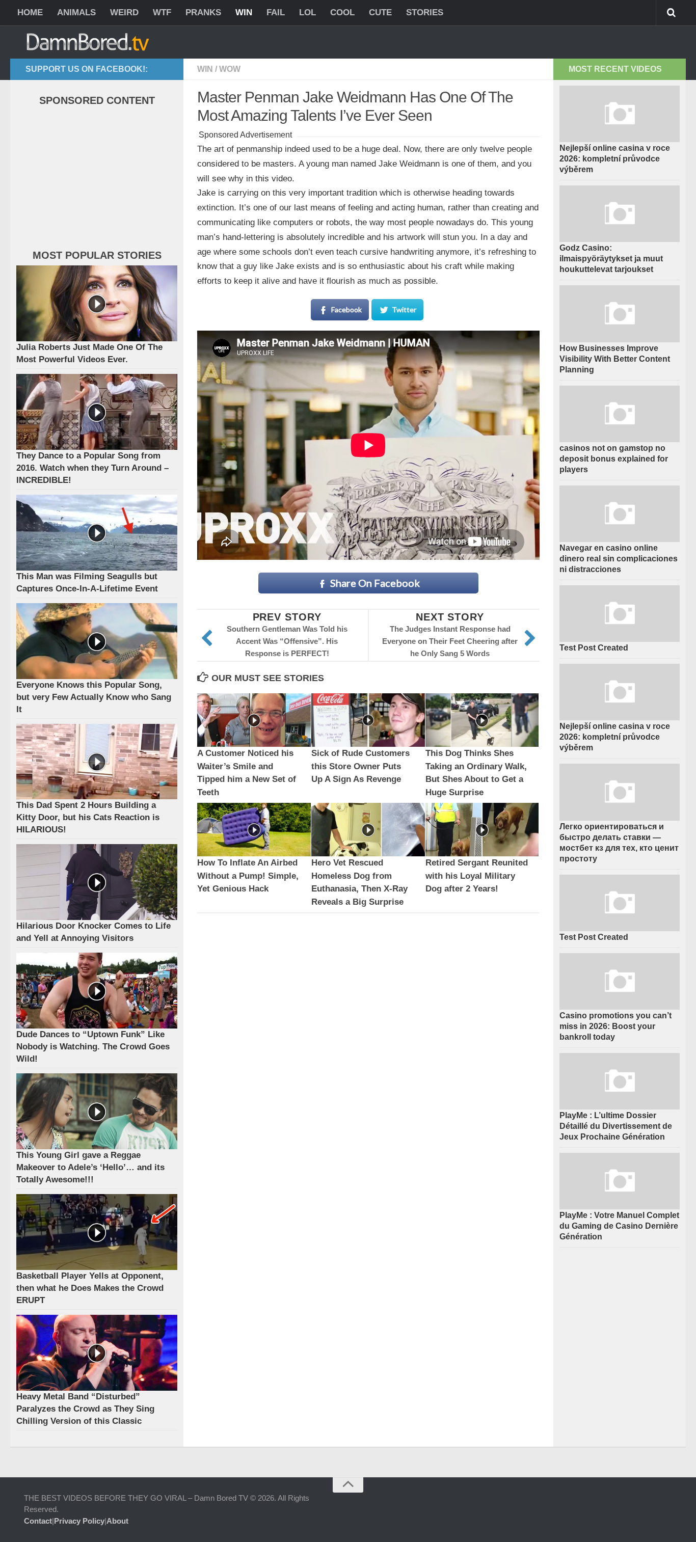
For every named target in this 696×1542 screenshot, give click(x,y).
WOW (229, 69)
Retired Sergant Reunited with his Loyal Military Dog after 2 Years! (476, 876)
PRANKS (203, 12)
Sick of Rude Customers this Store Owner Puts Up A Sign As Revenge (360, 766)
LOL (307, 12)
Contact (38, 1521)
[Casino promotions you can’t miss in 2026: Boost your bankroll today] (619, 981)
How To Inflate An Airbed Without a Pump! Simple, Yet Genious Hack (248, 876)
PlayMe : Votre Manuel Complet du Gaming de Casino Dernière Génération (619, 1226)
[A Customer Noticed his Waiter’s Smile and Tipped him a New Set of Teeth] (254, 720)
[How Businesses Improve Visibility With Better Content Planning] (619, 313)
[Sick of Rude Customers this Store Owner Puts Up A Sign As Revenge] (368, 720)
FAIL (275, 12)
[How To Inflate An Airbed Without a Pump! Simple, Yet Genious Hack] (254, 829)
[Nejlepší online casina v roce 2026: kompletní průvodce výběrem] (619, 114)
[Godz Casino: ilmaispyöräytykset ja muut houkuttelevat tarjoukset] (619, 213)
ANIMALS (76, 12)
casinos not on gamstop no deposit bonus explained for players (613, 459)
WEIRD (124, 12)
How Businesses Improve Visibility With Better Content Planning (614, 359)
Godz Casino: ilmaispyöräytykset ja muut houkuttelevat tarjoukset (611, 259)
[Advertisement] (92, 180)
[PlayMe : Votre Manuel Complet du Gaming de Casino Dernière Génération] (619, 1181)
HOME (30, 12)
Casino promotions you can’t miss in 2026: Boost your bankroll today (615, 1026)
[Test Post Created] (619, 613)
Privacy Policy (79, 1521)
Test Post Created (593, 647)
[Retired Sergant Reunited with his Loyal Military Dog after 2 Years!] (482, 829)
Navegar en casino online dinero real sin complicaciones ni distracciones (618, 559)
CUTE (380, 12)
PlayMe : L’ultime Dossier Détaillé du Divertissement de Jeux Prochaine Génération (615, 1126)
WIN (243, 12)
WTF (162, 12)
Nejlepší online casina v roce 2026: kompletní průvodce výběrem (614, 159)
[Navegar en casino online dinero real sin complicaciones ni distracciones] (619, 513)
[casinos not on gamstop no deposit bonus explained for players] (619, 414)
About (117, 1521)
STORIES (424, 12)
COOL (342, 12)
